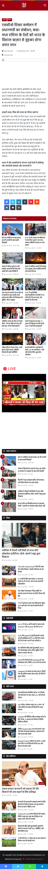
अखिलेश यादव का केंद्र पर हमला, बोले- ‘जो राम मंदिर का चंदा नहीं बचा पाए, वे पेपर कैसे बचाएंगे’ (12, 324)
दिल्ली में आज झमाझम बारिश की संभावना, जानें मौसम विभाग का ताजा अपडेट (31, 481)
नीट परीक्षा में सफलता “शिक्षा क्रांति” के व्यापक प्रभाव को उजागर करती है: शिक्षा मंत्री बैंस (31, 593)
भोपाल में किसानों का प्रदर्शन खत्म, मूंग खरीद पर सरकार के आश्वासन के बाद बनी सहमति (31, 470)
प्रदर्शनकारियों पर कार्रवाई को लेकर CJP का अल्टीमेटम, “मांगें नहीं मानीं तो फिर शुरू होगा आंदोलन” (34, 351)
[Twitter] (12, 201)
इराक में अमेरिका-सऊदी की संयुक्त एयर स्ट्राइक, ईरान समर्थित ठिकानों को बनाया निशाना (35, 269)
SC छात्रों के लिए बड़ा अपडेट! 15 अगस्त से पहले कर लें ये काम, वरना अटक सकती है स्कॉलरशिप (30, 581)
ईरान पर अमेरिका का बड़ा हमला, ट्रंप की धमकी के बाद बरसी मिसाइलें (11, 240)
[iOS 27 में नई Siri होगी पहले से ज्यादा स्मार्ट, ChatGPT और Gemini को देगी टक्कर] (9, 628)
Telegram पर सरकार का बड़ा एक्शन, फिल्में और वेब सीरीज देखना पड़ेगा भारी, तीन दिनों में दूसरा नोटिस (31, 674)
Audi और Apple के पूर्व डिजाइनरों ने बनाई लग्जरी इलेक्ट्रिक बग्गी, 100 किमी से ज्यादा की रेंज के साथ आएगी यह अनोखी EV (31, 638)
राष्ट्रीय (4, 19)
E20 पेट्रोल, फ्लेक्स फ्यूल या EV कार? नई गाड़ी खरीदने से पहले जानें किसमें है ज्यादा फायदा (31, 707)
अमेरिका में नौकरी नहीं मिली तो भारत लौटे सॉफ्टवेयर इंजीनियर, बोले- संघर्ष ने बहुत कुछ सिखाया (32, 494)
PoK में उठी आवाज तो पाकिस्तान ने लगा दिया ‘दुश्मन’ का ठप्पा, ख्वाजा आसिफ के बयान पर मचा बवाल (35, 241)
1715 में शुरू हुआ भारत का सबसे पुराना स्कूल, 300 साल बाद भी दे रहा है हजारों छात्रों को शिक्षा (31, 606)
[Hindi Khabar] (24, 5)
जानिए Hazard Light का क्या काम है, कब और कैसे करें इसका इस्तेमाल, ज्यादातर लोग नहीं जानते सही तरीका (31, 732)
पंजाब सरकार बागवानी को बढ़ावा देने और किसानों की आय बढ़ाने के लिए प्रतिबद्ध (20, 790)
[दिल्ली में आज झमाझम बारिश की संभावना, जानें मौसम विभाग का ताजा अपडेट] (9, 483)
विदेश (9, 19)
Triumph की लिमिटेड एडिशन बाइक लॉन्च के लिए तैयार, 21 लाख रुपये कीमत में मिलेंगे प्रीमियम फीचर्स (32, 719)
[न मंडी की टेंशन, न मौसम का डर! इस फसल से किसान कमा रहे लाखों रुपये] (9, 842)
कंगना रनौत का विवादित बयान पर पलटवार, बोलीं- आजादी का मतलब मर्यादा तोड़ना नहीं (31, 505)
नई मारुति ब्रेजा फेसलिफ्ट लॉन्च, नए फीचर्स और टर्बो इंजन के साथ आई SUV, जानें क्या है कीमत (31, 695)
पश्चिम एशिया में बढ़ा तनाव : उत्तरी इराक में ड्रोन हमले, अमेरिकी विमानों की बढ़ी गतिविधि (12, 350)
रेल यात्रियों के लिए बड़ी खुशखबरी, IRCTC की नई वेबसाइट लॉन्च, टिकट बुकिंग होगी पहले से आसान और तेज (31, 650)
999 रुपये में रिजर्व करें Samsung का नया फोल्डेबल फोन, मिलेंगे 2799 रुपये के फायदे (32, 661)
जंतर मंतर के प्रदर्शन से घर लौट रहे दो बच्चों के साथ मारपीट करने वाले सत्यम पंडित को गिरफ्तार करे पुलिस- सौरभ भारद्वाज (12, 296)
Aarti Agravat (8, 51)
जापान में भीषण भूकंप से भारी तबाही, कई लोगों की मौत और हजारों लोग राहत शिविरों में (11, 269)
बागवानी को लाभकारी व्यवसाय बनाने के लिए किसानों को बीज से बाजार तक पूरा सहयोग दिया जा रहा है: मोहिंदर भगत (32, 804)
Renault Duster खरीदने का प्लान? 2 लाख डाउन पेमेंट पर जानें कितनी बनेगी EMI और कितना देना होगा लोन (31, 744)
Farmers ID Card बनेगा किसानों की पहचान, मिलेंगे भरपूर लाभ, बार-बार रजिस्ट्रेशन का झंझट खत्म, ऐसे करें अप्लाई (31, 817)
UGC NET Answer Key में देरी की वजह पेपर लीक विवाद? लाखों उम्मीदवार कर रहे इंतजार (31, 569)
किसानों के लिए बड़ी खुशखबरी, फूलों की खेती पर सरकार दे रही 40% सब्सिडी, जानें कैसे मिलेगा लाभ (31, 829)
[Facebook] (6, 201)
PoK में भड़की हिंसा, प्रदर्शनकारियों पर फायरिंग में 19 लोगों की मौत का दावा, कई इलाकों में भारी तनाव (34, 296)
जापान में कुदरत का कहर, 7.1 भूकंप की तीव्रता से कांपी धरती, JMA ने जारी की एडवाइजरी (34, 324)
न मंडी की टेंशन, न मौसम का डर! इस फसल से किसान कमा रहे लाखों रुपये (32, 839)
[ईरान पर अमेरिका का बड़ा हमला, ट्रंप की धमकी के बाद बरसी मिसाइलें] (12, 229)
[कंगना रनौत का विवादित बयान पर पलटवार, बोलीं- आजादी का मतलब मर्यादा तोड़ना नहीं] (9, 507)
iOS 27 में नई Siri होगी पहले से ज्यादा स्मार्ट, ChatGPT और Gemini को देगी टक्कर (31, 625)
